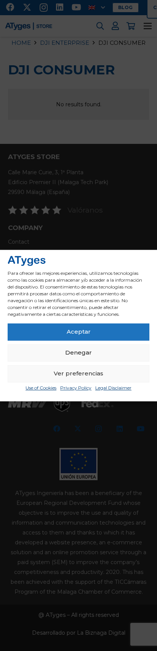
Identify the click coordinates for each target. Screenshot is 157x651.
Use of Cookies (41, 388)
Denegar (78, 352)
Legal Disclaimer (113, 388)
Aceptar (79, 332)
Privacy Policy (75, 388)
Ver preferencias (78, 373)
